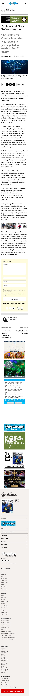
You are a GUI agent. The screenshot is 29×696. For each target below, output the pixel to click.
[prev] (2, 10)
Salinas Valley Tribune (6, 635)
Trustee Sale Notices (4, 671)
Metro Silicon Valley (4, 583)
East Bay (3, 603)
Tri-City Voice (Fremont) (7, 639)
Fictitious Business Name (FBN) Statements (4, 662)
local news (22, 303)
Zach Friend (14, 304)
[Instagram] (5, 561)
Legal (2, 654)
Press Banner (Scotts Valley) (8, 633)
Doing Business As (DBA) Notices (4, 668)
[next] (4, 10)
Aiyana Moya (7, 56)
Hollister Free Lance (6, 625)
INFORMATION (5, 518)
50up (2, 595)
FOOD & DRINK (5, 538)
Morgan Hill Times (6, 631)
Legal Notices (4, 659)
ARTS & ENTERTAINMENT (8, 532)
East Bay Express (3, 575)
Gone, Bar (9, 10)
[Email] (18, 84)
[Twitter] (10, 84)
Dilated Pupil (4, 601)
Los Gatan (3, 629)
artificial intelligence (15, 303)
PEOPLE (3, 541)
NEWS (3, 529)
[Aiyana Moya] (6, 319)
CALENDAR (4, 544)
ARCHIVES (17, 500)
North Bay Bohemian (3, 588)
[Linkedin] (13, 84)
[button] (25, 3)
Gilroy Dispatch (5, 620)
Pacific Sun (4, 591)
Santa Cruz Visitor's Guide (4, 613)
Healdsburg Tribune (6, 623)
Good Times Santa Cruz (4, 579)
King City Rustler (5, 627)
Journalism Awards (6, 680)
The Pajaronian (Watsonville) (8, 637)
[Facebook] (7, 84)
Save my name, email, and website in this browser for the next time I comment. (14, 291)
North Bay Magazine (3, 609)
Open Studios (4, 606)
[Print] (22, 84)
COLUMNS (4, 535)
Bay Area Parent (3, 598)
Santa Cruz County (7, 304)
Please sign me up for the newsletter (12, 294)
